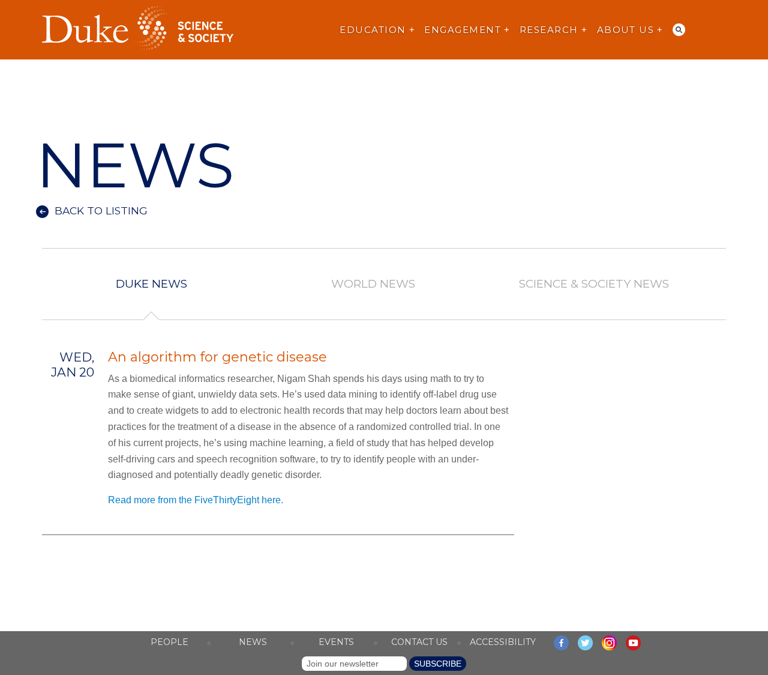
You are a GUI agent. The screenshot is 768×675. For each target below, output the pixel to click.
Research (549, 30)
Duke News (151, 284)
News (253, 642)
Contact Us (419, 642)
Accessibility (503, 642)
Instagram (609, 642)
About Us (626, 30)
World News (373, 284)
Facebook (561, 642)
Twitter (585, 642)
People (169, 642)
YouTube (633, 642)
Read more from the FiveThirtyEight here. (197, 500)
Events (336, 642)
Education (373, 30)
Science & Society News (594, 284)
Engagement (462, 30)
